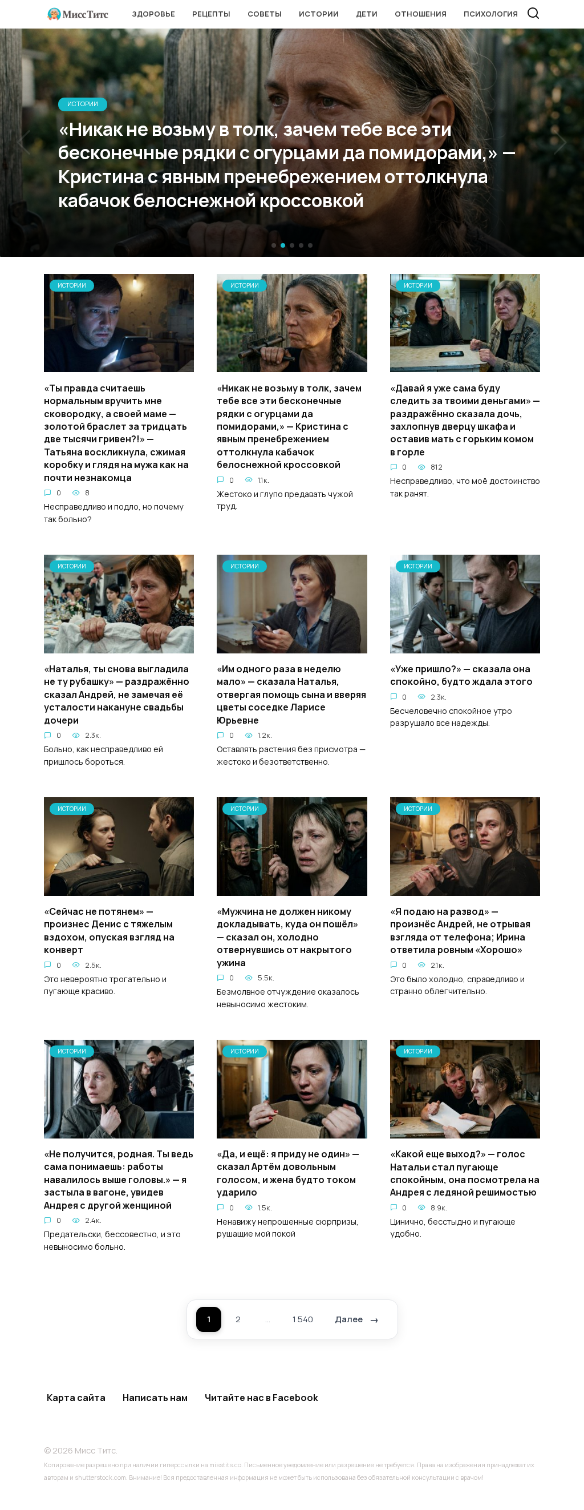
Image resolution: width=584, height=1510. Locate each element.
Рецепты (211, 14)
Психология (491, 14)
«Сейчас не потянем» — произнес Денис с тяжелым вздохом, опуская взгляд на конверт (109, 930)
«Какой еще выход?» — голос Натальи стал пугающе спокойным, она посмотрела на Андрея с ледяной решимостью (465, 1173)
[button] (273, 245)
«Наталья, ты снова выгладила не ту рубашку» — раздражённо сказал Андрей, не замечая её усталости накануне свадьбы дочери (116, 694)
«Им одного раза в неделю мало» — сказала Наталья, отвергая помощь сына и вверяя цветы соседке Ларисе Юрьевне (291, 694)
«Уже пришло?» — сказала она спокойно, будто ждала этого (461, 675)
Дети (367, 14)
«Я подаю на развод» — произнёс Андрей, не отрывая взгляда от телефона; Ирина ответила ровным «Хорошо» (460, 930)
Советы (265, 14)
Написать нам (155, 1397)
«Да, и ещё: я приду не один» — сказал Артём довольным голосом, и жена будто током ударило (288, 1173)
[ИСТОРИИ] (119, 365)
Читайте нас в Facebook (261, 1397)
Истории (319, 14)
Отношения (421, 14)
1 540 (303, 1319)
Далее (349, 1319)
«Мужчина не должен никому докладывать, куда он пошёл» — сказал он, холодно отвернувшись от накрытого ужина (287, 937)
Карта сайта (76, 1397)
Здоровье (153, 14)
